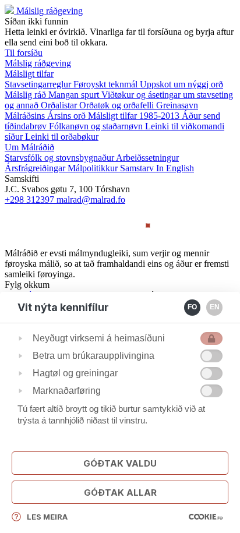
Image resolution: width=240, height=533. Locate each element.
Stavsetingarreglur (39, 84)
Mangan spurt (74, 95)
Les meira (47, 516)
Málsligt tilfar (29, 74)
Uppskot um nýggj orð (181, 84)
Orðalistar (60, 105)
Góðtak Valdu (120, 463)
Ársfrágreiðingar (36, 168)
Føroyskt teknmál (106, 84)
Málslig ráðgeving (49, 11)
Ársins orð (67, 116)
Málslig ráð (26, 95)
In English (175, 168)
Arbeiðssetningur (147, 158)
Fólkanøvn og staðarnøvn (97, 126)
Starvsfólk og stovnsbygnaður (60, 158)
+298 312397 (31, 199)
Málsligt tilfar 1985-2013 (135, 116)
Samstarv (138, 168)
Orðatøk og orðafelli (117, 105)
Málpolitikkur (94, 168)
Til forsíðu (24, 53)
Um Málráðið (29, 147)
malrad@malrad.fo (91, 199)
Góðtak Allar (120, 492)
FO (192, 307)
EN (215, 307)
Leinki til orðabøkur (61, 137)
